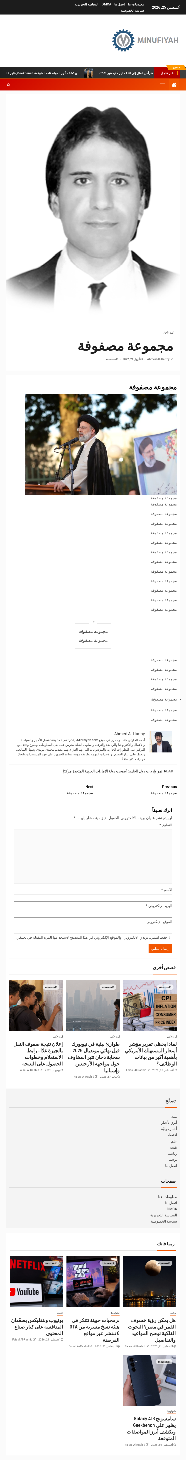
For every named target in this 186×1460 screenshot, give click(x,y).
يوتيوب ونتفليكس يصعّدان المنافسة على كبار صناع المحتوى (37, 1326)
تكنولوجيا (115, 1313)
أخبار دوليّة (169, 1129)
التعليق (165, 825)
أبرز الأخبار (168, 332)
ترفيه (173, 1159)
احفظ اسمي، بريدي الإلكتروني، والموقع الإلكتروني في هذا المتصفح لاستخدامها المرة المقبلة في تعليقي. (92, 937)
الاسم (166, 890)
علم (174, 1141)
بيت (174, 1116)
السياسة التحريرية (86, 4)
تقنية (173, 1147)
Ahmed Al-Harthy (157, 359)
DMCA (106, 4)
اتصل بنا (119, 4)
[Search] (8, 85)
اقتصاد (172, 1135)
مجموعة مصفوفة (164, 790)
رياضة (172, 1153)
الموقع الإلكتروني (159, 922)
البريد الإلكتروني (159, 906)
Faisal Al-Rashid (136, 1070)
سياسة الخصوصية (132, 10)
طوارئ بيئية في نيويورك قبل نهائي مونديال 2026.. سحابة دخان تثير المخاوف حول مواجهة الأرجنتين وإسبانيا (94, 1057)
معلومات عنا (136, 4)
